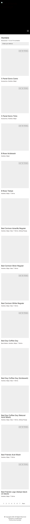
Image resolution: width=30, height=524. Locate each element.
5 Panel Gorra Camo (9, 79)
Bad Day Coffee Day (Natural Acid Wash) (13, 416)
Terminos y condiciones (15, 518)
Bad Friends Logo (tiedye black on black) (14, 493)
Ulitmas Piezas (23, 231)
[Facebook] (12, 511)
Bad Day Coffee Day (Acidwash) (14, 378)
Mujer (15, 81)
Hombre (10, 81)
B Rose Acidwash (8, 153)
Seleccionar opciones (7, 156)
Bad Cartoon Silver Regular (12, 266)
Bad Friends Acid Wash (11, 455)
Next (23, 503)
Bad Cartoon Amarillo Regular (13, 228)
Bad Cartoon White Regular (12, 303)
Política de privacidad (15, 520)
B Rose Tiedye (7, 191)
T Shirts (16, 231)
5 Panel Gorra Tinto (9, 116)
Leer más (3, 81)
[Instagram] (16, 511)
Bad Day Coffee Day (9, 341)
